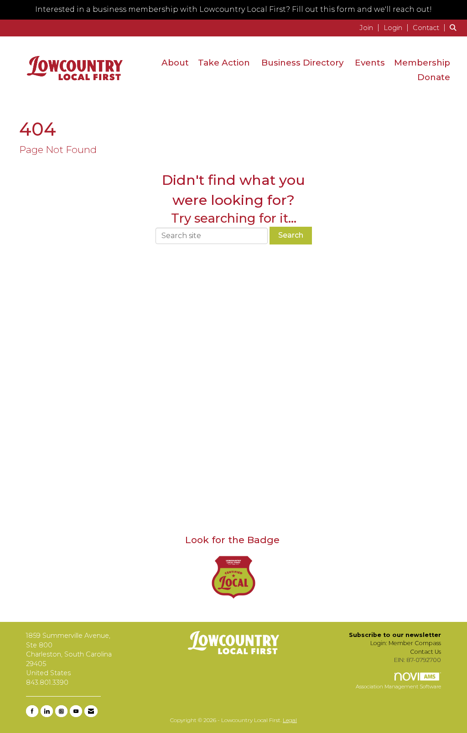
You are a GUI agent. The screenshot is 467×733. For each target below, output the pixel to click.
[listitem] (370, 27)
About (175, 62)
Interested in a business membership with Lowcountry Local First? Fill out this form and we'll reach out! (233, 9)
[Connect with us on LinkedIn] (47, 711)
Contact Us (425, 651)
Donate (433, 77)
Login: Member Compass (405, 643)
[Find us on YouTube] (76, 711)
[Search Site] (455, 27)
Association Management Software (398, 686)
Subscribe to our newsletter (395, 634)
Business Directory (302, 62)
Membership (422, 62)
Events (370, 62)
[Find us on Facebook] (32, 711)
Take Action (224, 62)
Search (290, 235)
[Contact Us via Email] (91, 711)
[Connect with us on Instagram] (61, 711)
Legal (290, 720)
